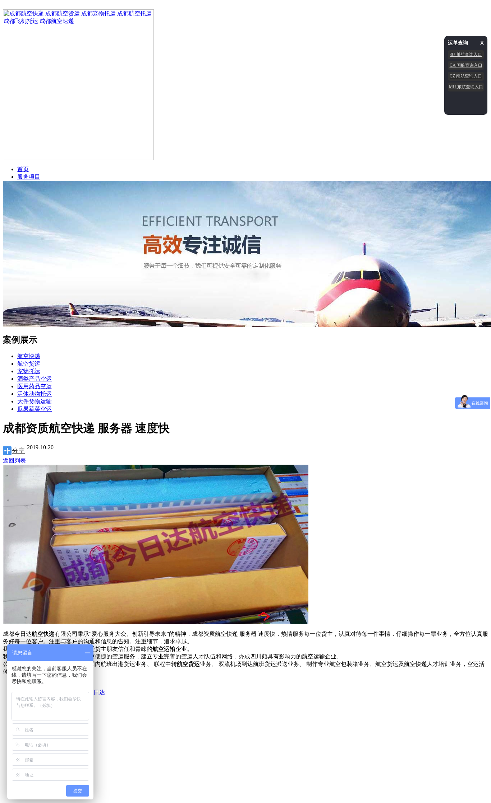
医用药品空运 (34, 386)
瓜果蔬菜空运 (34, 409)
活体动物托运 (34, 394)
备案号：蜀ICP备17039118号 (144, 706)
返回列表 (14, 460)
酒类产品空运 (34, 379)
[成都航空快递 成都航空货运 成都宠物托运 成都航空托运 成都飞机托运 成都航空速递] (78, 158)
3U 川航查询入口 (466, 54)
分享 (18, 450)
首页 (23, 169)
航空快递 (28, 356)
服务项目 (28, 177)
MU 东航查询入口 (466, 86)
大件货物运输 (34, 401)
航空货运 (28, 364)
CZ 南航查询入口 (466, 76)
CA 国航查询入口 (466, 65)
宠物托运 (28, 371)
